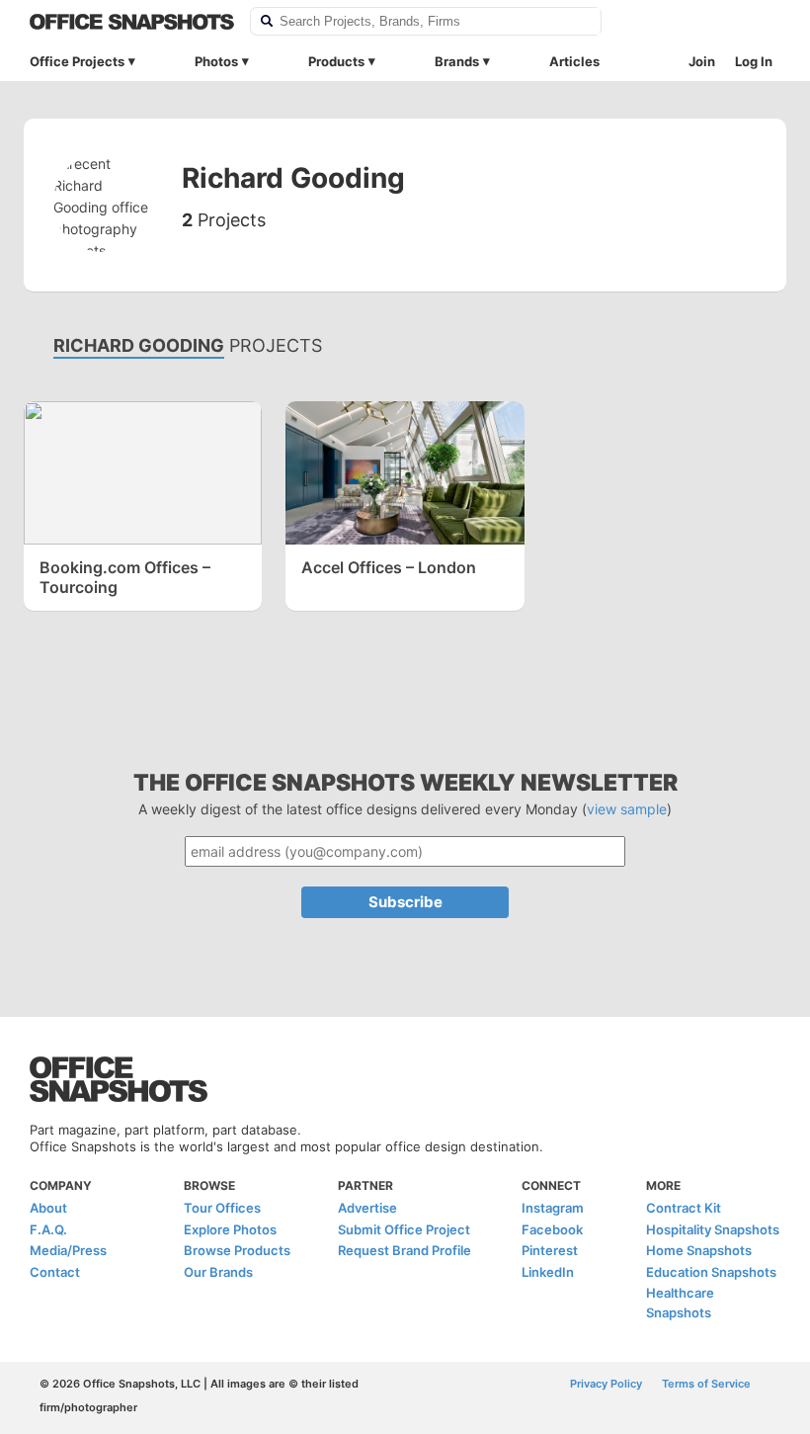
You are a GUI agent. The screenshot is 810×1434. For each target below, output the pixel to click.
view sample (627, 809)
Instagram (553, 1208)
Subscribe (405, 901)
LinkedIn (548, 1272)
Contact (55, 1272)
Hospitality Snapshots (712, 1229)
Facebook (552, 1229)
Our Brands (218, 1272)
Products (336, 61)
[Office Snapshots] (132, 21)
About (48, 1208)
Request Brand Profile (404, 1250)
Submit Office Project (404, 1229)
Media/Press (68, 1250)
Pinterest (550, 1250)
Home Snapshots (699, 1250)
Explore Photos (230, 1229)
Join (701, 61)
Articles (574, 61)
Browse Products (237, 1250)
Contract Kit (683, 1208)
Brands (457, 61)
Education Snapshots (711, 1272)
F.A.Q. (48, 1229)
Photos (216, 61)
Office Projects (77, 61)
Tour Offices (222, 1208)
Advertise (367, 1208)
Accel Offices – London (388, 567)
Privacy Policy (606, 1384)
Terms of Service (706, 1384)
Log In (753, 61)
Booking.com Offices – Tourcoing (125, 577)
